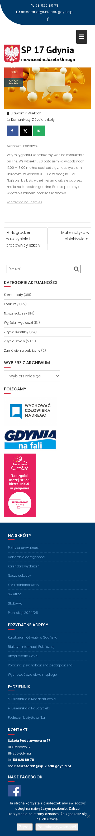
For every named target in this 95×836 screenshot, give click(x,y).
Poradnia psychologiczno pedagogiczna (40, 665)
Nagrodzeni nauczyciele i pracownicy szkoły (23, 239)
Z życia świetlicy (16, 332)
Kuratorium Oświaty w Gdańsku (32, 637)
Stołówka (15, 603)
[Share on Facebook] (12, 131)
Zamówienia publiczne (22, 350)
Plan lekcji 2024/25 (23, 612)
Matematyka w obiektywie (75, 236)
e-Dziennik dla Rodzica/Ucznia (32, 699)
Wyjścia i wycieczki (18, 322)
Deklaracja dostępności (26, 557)
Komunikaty (21, 119)
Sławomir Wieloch (26, 113)
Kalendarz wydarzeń (24, 566)
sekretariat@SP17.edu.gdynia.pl (47, 11)
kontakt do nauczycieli (24, 202)
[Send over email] (39, 131)
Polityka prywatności (24, 547)
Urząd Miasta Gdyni (23, 656)
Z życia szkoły (43, 119)
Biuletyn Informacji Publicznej (31, 646)
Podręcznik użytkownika (26, 717)
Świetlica (15, 594)
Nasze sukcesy (15, 313)
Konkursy (11, 304)
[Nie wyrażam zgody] (88, 816)
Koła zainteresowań (23, 585)
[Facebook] (47, 19)
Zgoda (25, 826)
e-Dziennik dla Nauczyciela (29, 708)
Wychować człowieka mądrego (32, 674)
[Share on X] (26, 131)
